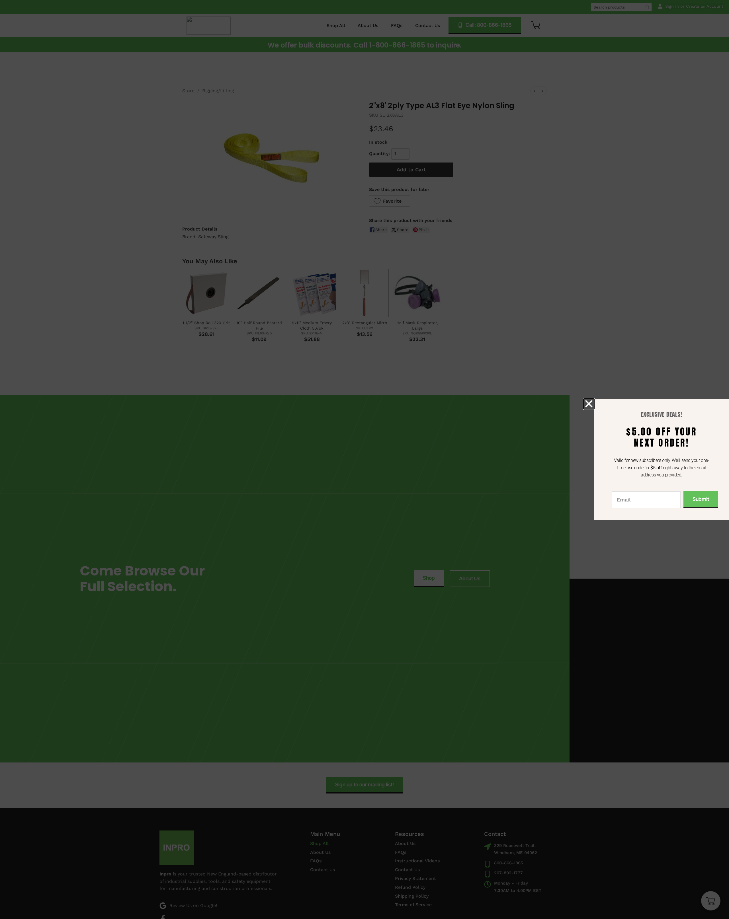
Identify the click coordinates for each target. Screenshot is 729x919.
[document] (364, 459)
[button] (589, 404)
